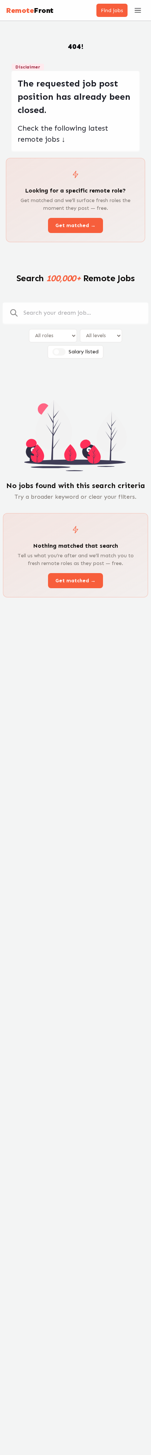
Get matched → (75, 225)
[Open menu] (137, 10)
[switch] (59, 352)
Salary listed (84, 352)
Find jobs (112, 10)
